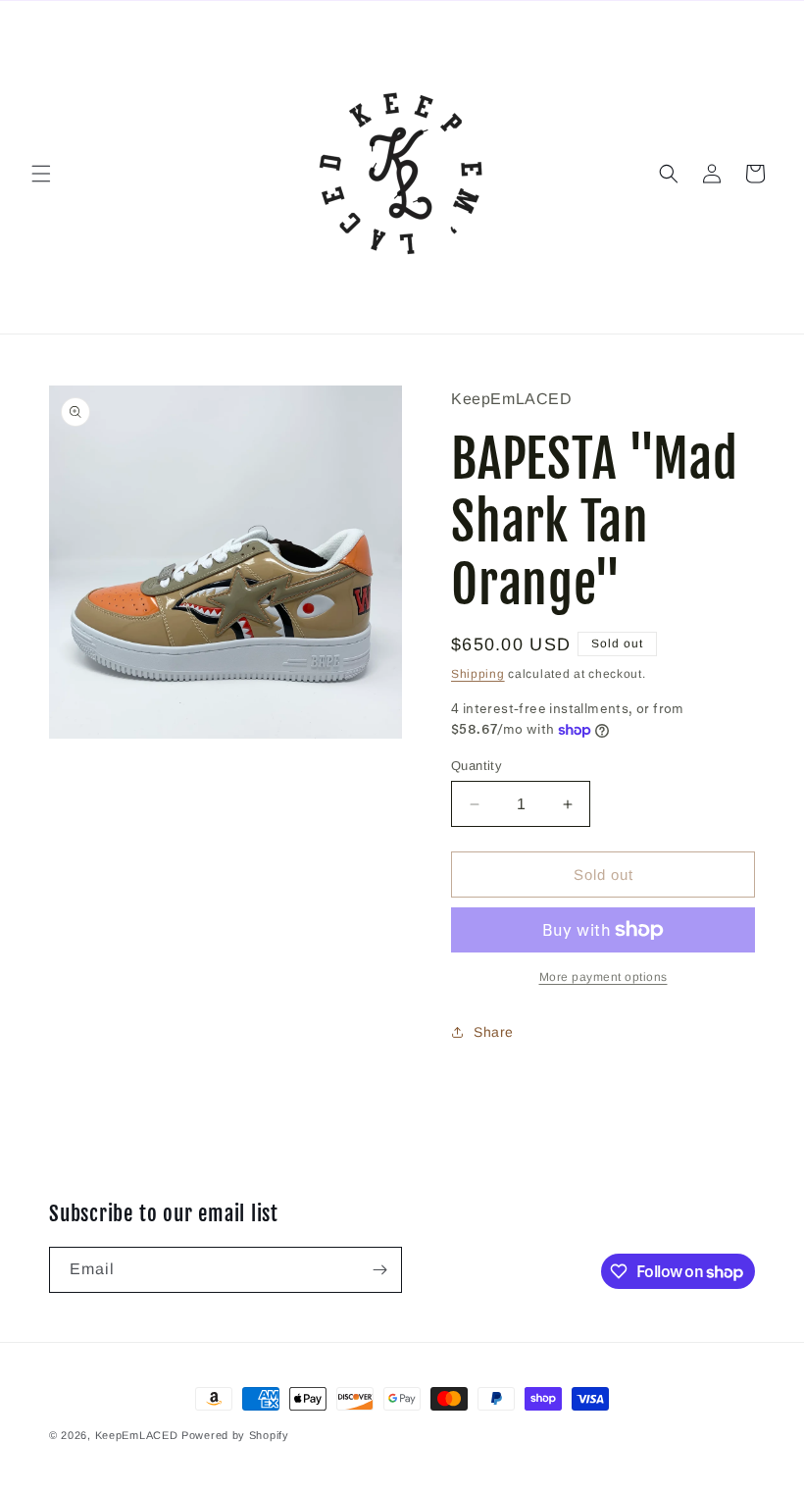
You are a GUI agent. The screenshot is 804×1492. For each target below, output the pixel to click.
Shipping (478, 674)
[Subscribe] (379, 1270)
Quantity (476, 765)
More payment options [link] (603, 977)
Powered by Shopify (235, 1435)
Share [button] (494, 1032)
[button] (41, 173)
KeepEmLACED (136, 1435)
